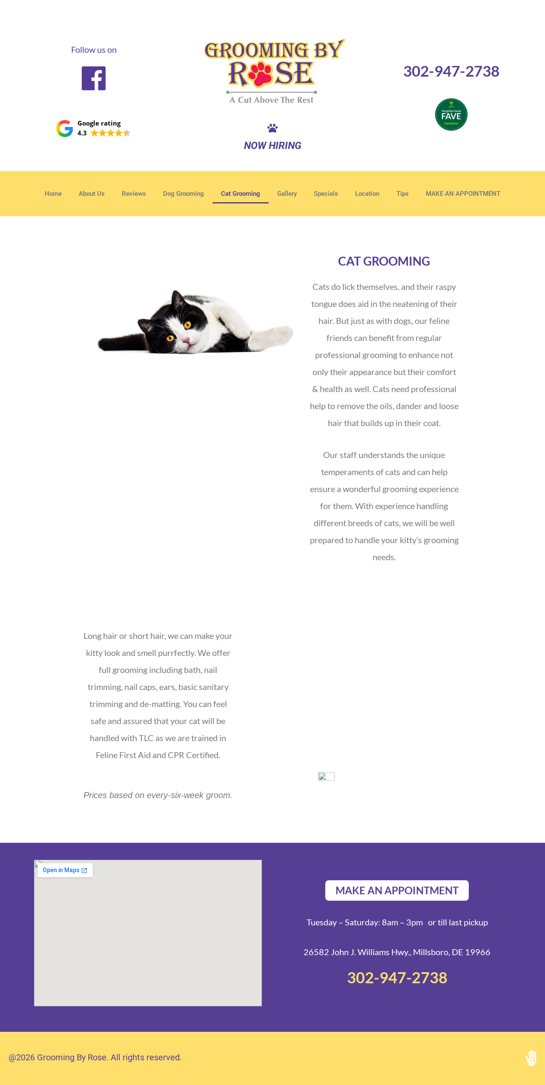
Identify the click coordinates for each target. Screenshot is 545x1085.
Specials (326, 194)
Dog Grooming (183, 194)
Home (53, 194)
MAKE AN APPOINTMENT (463, 194)
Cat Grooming (240, 194)
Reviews (134, 194)
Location (367, 194)
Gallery (287, 194)
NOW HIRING (272, 146)
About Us (92, 194)
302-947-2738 (451, 71)
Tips (402, 194)
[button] (94, 129)
